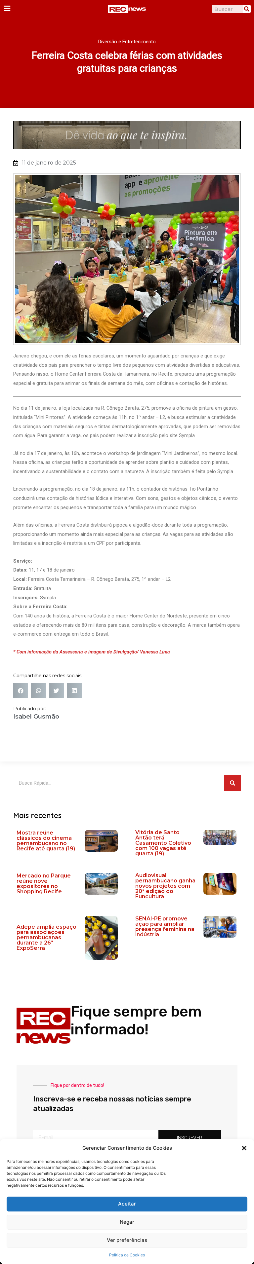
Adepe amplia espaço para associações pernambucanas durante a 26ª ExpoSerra (46, 937)
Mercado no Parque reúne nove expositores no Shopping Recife (44, 884)
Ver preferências (127, 1240)
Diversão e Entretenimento (127, 42)
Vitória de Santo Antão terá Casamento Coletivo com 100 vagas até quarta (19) (163, 843)
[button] (244, 1148)
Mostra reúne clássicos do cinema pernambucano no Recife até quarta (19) (46, 841)
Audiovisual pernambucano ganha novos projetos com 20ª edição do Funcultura (165, 886)
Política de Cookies (127, 1254)
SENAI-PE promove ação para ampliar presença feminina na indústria (164, 926)
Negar (127, 1222)
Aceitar (127, 1204)
